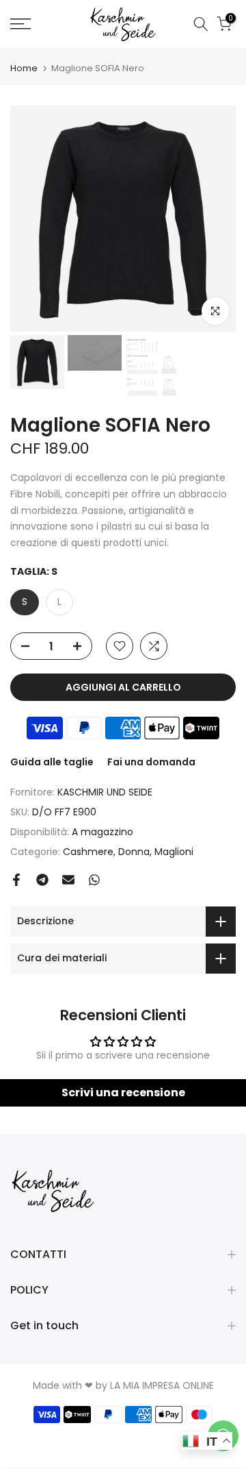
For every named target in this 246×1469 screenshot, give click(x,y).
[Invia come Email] (68, 880)
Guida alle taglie (52, 762)
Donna (134, 852)
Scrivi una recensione (123, 1092)
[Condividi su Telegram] (42, 880)
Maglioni (173, 852)
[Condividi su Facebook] (16, 880)
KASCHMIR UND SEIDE (104, 792)
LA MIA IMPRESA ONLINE (162, 1385)
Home (24, 68)
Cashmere (88, 852)
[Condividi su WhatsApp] (94, 880)
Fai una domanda (151, 762)
